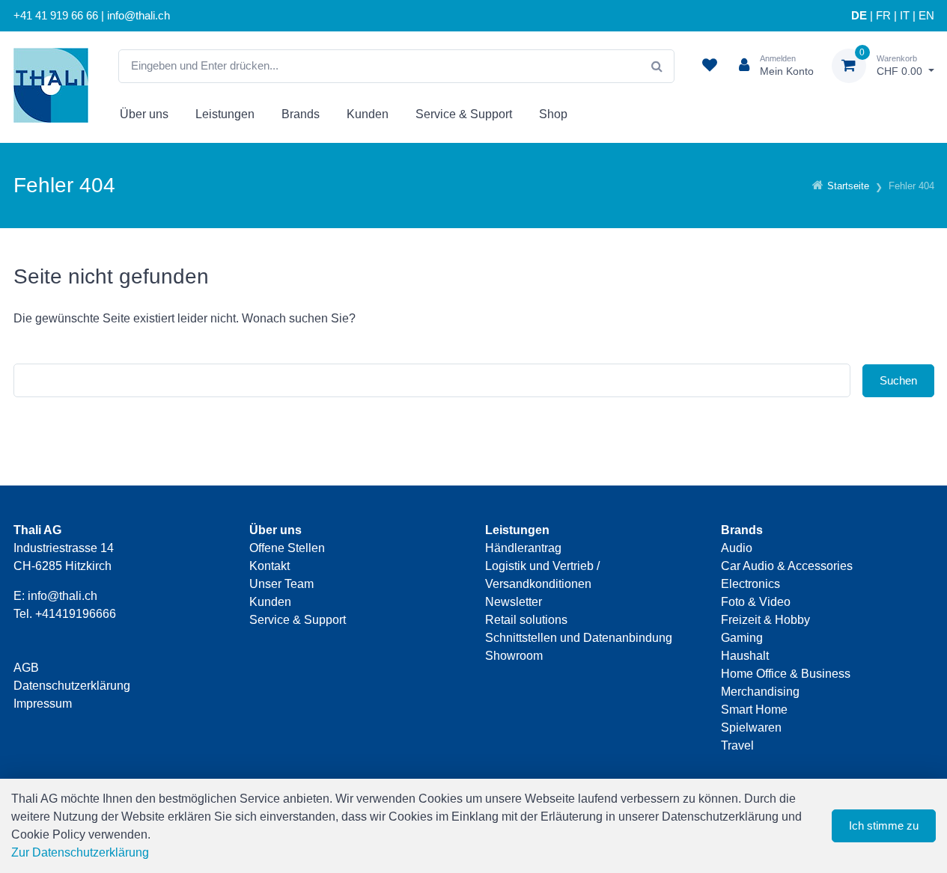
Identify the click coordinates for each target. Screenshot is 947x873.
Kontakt (269, 566)
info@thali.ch (62, 595)
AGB (26, 667)
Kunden (368, 114)
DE (859, 16)
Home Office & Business (785, 673)
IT (905, 16)
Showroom (514, 655)
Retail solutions (526, 619)
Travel (737, 745)
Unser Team (281, 584)
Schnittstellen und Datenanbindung (578, 637)
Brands (300, 114)
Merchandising (760, 691)
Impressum (42, 703)
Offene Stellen (287, 548)
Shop (553, 114)
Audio (736, 548)
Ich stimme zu (884, 825)
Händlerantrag (523, 548)
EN (926, 16)
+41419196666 (75, 613)
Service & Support (463, 114)
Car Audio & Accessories (787, 566)
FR (883, 16)
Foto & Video (756, 601)
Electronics (750, 584)
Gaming (742, 637)
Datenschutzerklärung (71, 685)
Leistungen (225, 114)
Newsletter (513, 601)
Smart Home (754, 709)
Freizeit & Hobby (765, 619)
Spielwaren (751, 727)
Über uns (144, 114)
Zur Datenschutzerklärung (80, 852)
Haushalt (745, 655)
